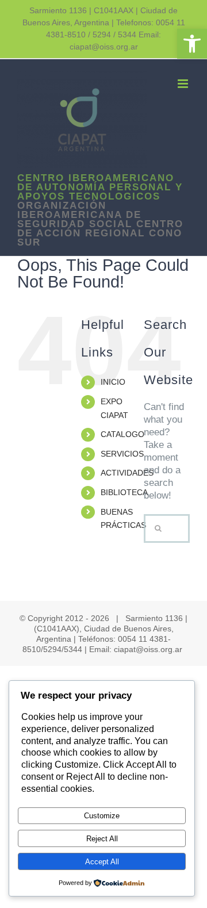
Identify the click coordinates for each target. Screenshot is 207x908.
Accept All (102, 861)
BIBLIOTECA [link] (124, 492)
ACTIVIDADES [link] (127, 472)
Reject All (102, 838)
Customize (102, 815)
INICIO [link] (113, 381)
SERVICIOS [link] (122, 453)
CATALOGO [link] (122, 434)
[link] (192, 44)
